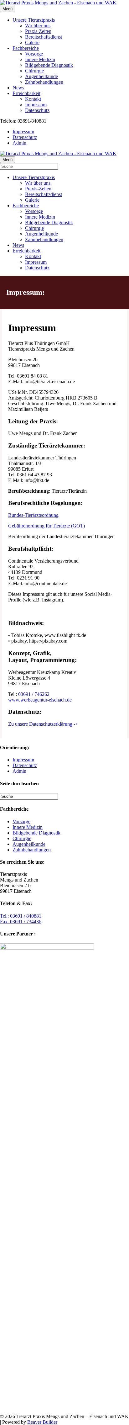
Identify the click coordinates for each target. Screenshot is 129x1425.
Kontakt (33, 99)
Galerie (32, 42)
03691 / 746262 (33, 694)
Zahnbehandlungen (44, 82)
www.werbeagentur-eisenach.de (40, 699)
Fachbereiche (26, 48)
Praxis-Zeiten (38, 31)
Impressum (36, 104)
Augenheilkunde (41, 76)
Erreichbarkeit (26, 93)
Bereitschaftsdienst (43, 37)
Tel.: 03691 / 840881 (20, 916)
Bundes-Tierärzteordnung (33, 515)
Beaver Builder (42, 1422)
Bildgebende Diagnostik (49, 65)
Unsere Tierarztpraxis (34, 20)
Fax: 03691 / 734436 (20, 921)
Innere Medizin (40, 59)
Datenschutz (37, 110)
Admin (19, 143)
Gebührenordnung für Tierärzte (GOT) (46, 525)
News (18, 87)
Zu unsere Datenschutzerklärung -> (43, 724)
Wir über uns (37, 25)
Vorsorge (34, 53)
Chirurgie (34, 70)
